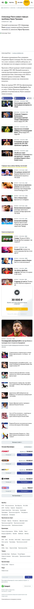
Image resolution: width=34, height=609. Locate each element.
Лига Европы (18, 505)
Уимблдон (13, 554)
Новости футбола (6, 510)
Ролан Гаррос (21, 554)
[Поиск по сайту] (32, 2)
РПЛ (3, 505)
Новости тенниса (6, 556)
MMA (3, 548)
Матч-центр (15, 510)
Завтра (9, 521)
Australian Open (6, 554)
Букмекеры (5, 528)
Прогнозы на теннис (17, 525)
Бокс (7, 548)
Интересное (5, 514)
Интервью (12, 514)
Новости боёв (13, 548)
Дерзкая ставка (23, 521)
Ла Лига (7, 508)
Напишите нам (27, 586)
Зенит (26, 531)
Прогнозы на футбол (14, 512)
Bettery (27, 533)
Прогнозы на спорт (7, 518)
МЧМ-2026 (17, 539)
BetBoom (20, 533)
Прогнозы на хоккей (19, 523)
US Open (4, 558)
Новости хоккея (26, 539)
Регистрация (24, 454)
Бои (3, 545)
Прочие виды (5, 561)
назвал (8, 27)
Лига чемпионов (9, 505)
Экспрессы (15, 521)
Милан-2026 (5, 564)
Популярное (24, 512)
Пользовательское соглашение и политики (11, 599)
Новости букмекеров (7, 531)
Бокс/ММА (13, 7)
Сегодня (4, 521)
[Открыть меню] (2, 2)
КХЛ (3, 539)
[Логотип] (5, 2)
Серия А (13, 508)
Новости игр (5, 570)
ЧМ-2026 (25, 505)
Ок (28, 577)
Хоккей (4, 537)
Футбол (4, 502)
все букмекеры (28, 447)
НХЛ (6, 539)
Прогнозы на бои (6, 525)
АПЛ (3, 508)
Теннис (4, 551)
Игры (3, 568)
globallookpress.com (18, 53)
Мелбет (21, 531)
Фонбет (15, 533)
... (29, 4)
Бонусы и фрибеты (6, 533)
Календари (23, 510)
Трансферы (5, 512)
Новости (11, 564)
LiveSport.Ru (6, 7)
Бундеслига (19, 508)
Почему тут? (8, 454)
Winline (16, 531)
